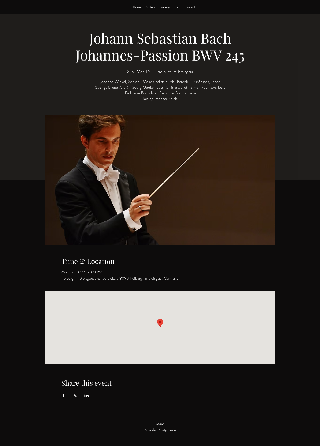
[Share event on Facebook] (63, 395)
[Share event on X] (75, 395)
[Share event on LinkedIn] (86, 395)
